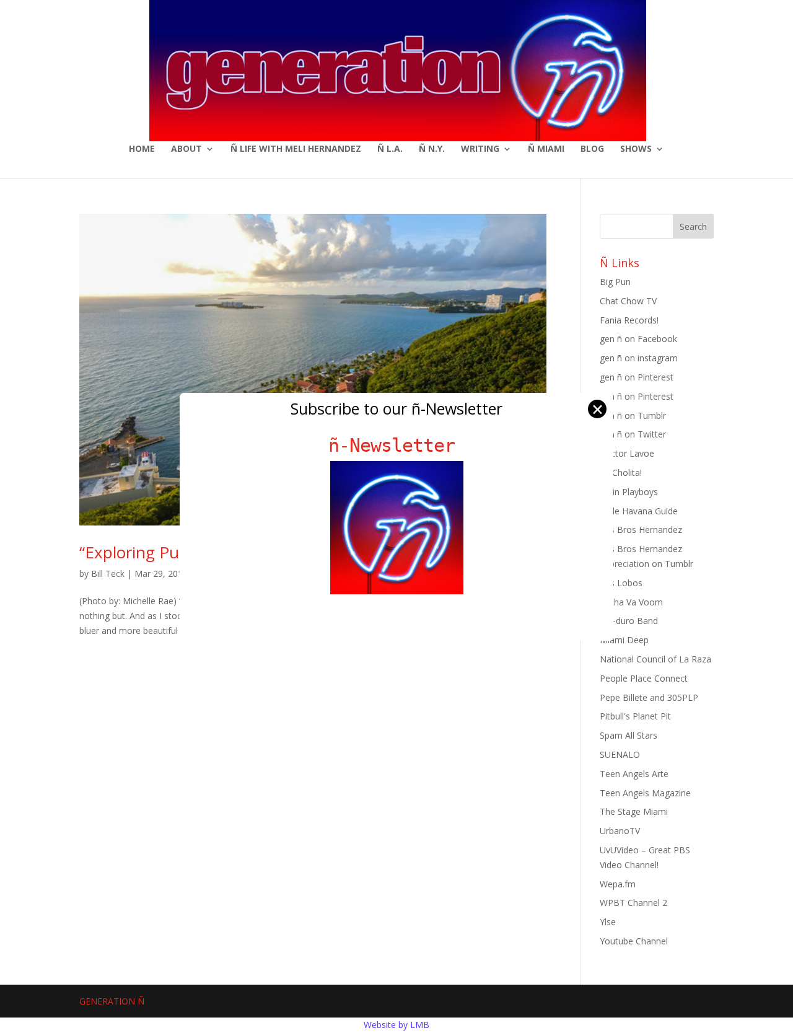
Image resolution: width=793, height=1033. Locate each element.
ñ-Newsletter (396, 445)
